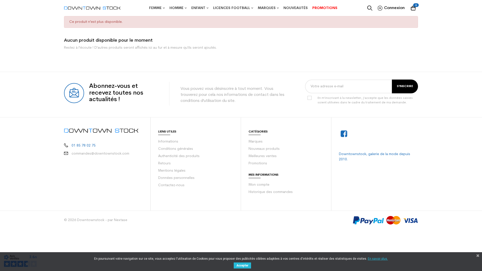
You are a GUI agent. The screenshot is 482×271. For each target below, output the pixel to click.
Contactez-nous (171, 185)
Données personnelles (176, 178)
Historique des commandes (271, 192)
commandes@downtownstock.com (100, 154)
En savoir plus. (378, 258)
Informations (168, 142)
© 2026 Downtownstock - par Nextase (95, 220)
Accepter (242, 265)
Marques (256, 142)
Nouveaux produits (264, 149)
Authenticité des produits (179, 156)
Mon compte (259, 185)
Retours (164, 163)
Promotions (258, 163)
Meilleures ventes (263, 156)
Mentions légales (172, 171)
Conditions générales (175, 149)
